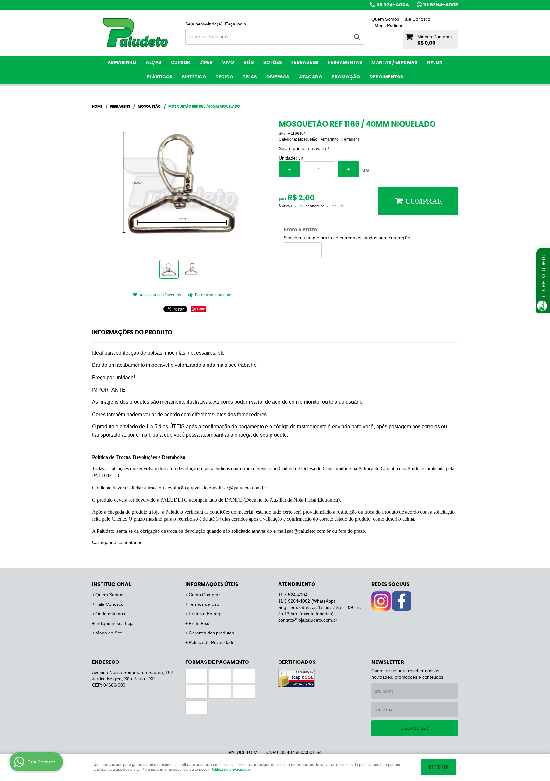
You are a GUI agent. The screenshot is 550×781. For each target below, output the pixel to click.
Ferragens (305, 63)
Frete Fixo (199, 623)
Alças (153, 63)
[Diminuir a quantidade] (289, 169)
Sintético (194, 77)
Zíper (206, 63)
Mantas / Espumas (394, 63)
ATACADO (310, 77)
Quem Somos (385, 19)
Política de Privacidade (212, 642)
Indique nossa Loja (114, 623)
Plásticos (160, 77)
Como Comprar (204, 594)
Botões (272, 63)
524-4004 (393, 4)
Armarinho (122, 63)
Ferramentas (345, 63)
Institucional (111, 584)
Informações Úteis (211, 584)
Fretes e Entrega (206, 613)
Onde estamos (110, 613)
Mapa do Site (108, 632)
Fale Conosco (416, 19)
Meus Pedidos (389, 25)
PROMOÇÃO (346, 77)
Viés (248, 63)
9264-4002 (440, 4)
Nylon (435, 63)
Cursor (180, 63)
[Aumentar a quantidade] (348, 169)
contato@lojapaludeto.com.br (307, 620)
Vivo (228, 63)
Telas (250, 77)
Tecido (224, 77)
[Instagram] (381, 601)
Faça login (235, 23)
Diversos (277, 77)
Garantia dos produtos (211, 632)
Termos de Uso (204, 604)
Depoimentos (386, 77)
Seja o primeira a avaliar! (304, 148)
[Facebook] (401, 601)
